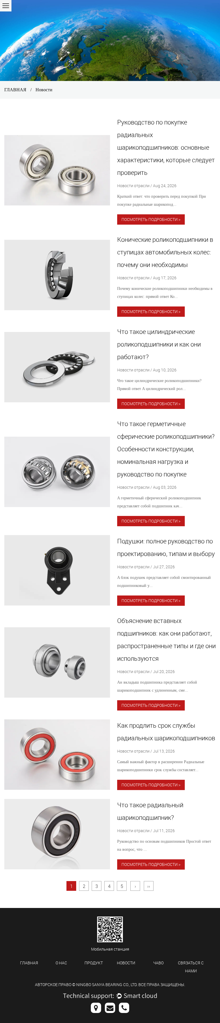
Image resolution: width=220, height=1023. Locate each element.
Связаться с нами (191, 966)
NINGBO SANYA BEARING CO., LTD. (107, 984)
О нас (61, 962)
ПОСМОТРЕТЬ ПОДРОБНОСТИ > (150, 219)
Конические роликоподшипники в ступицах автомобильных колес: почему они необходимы (165, 252)
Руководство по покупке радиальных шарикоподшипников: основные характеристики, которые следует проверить (166, 147)
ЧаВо (158, 962)
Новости (126, 962)
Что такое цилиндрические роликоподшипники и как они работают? (159, 344)
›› (148, 886)
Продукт (94, 962)
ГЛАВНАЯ (15, 89)
